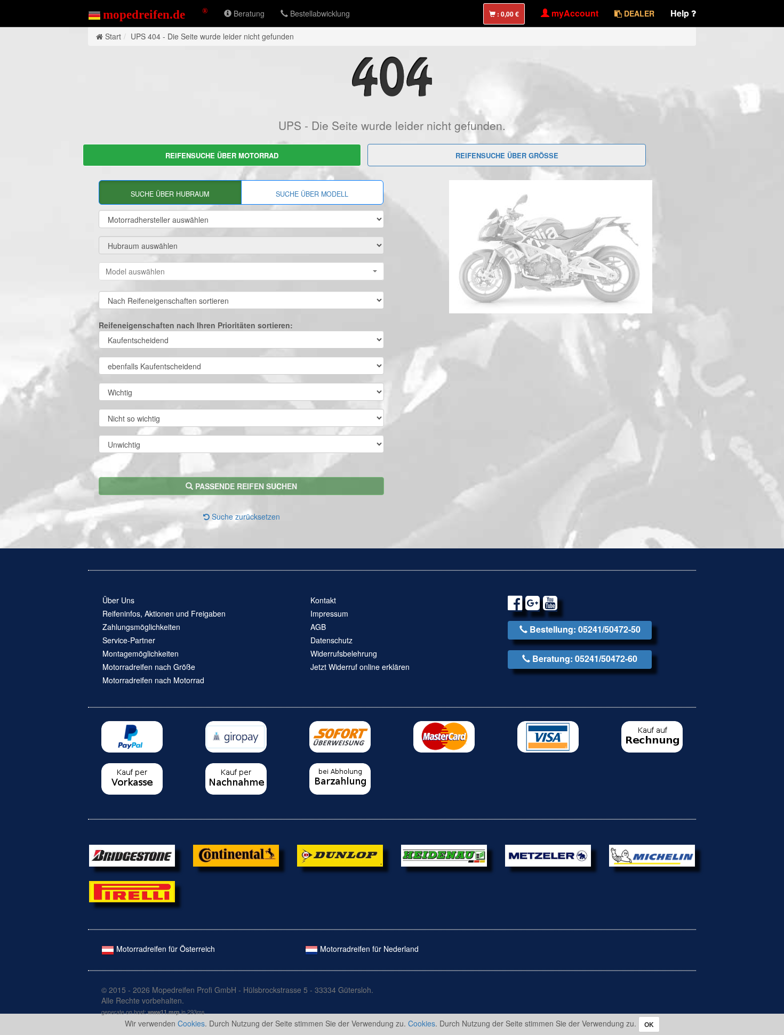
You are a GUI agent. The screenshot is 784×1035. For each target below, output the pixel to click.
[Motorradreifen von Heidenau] (444, 854)
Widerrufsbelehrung (343, 653)
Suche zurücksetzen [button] (245, 516)
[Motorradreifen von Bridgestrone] (132, 854)
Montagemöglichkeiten (140, 653)
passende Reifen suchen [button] (245, 486)
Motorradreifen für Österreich (164, 948)
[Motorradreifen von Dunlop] (340, 854)
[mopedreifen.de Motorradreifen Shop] (148, 13)
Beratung (248, 13)
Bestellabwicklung (319, 13)
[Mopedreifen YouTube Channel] (550, 604)
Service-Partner (128, 640)
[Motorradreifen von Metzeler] (548, 854)
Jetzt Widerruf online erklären (360, 666)
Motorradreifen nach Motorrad (153, 680)
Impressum (329, 613)
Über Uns (118, 600)
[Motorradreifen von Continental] (236, 854)
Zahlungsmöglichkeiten (141, 626)
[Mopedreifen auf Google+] (532, 604)
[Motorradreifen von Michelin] (652, 854)
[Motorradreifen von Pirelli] (132, 890)
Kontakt (323, 600)
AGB (318, 626)
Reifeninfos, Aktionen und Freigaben (164, 613)
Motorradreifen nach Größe (148, 666)
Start (113, 36)
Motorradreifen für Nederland (368, 948)
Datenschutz (331, 640)
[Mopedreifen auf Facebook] (515, 604)
